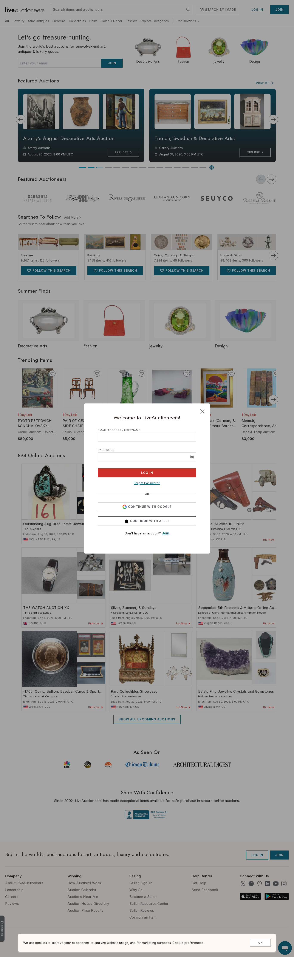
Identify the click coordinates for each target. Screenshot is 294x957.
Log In (147, 473)
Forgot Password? (147, 483)
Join (165, 533)
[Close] (202, 411)
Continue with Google (150, 506)
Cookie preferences (187, 943)
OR (147, 493)
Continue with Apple (150, 521)
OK (260, 942)
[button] (192, 457)
